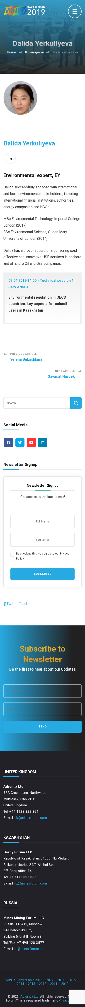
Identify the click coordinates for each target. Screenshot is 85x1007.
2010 (64, 984)
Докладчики (34, 52)
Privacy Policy (69, 1000)
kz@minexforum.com (31, 883)
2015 (72, 980)
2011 (53, 984)
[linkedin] (42, 442)
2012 (42, 984)
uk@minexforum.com (31, 818)
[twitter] (19, 442)
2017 (49, 980)
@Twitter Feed (15, 604)
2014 (20, 984)
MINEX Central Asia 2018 (24, 980)
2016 (61, 980)
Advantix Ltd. (29, 996)
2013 (31, 984)
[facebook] (8, 442)
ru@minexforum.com (30, 949)
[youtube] (31, 442)
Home (11, 52)
